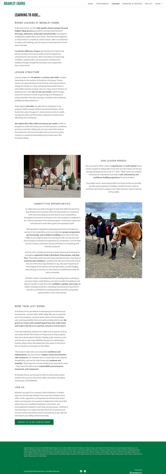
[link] (43, 4)
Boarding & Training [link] (132, 4)
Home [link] (90, 4)
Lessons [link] (116, 4)
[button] (158, 3)
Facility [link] (148, 4)
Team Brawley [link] (102, 4)
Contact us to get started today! (34, 422)
